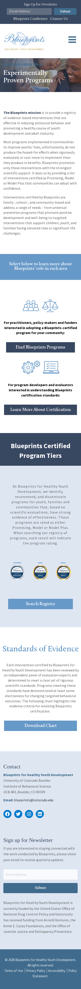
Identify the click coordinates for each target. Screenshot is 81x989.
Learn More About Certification (40, 410)
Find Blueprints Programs (40, 347)
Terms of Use (13, 970)
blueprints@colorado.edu (33, 800)
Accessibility (56, 970)
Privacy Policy (35, 970)
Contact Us (59, 19)
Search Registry (40, 604)
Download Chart (41, 726)
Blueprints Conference (30, 19)
